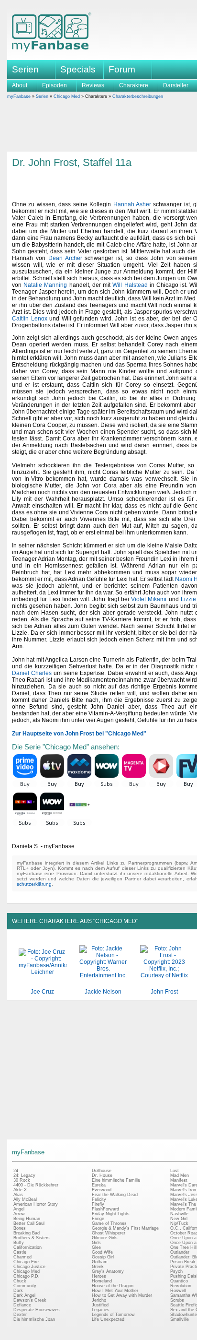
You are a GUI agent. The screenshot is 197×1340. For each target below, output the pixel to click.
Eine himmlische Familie (116, 1180)
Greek (98, 1266)
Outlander (179, 1252)
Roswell (178, 1290)
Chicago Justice (29, 1266)
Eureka (99, 1185)
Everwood (101, 1189)
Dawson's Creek (29, 1300)
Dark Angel (24, 1295)
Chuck (19, 1281)
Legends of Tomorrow (113, 1314)
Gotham (100, 1261)
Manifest (178, 1180)
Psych (176, 1271)
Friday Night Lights (111, 1213)
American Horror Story (35, 1204)
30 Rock (21, 1180)
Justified (100, 1305)
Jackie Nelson (103, 991)
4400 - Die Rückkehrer (35, 1185)
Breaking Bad (26, 1233)
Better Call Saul (28, 1223)
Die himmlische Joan (34, 1319)
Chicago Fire (26, 1261)
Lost (174, 1170)
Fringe (98, 1218)
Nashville (179, 1213)
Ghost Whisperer (108, 1233)
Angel (18, 1209)
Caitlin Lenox (29, 318)
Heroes (99, 1276)
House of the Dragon (112, 1285)
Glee (96, 1247)
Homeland (102, 1281)
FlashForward (105, 1209)
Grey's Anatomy (108, 1271)
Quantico (179, 1281)
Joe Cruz (42, 991)
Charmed (22, 1257)
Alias (18, 1194)
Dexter (20, 1314)
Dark (18, 1290)
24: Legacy (24, 1175)
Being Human (26, 1218)
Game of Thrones (109, 1223)
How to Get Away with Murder (122, 1295)
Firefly (98, 1204)
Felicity (99, 1199)
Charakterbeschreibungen (137, 96)
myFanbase (19, 96)
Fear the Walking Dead (115, 1194)
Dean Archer (65, 258)
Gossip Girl (103, 1257)
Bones (19, 1228)
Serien (42, 96)
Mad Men (179, 1175)
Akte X (20, 1189)
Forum (122, 69)
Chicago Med (67, 96)
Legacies (100, 1309)
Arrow (19, 1213)
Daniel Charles (32, 673)
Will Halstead (129, 285)
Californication (27, 1247)
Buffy (18, 1242)
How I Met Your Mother (115, 1290)
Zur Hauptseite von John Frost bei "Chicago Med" (79, 733)
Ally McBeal (25, 1199)
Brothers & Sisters (31, 1237)
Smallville (179, 1319)
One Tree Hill (183, 1247)
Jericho (99, 1300)
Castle (19, 1252)
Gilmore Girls (105, 1237)
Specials (78, 69)
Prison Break (183, 1261)
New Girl (178, 1218)
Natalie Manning (45, 285)
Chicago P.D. (26, 1276)
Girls (96, 1242)
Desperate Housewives (36, 1309)
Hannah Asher (132, 204)
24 (15, 1170)
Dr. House (102, 1175)
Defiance (22, 1305)
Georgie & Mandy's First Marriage (125, 1228)
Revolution (180, 1285)
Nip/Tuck (179, 1223)
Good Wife (102, 1252)
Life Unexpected (108, 1319)
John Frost (164, 991)
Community (24, 1285)
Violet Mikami (148, 599)
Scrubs (177, 1300)
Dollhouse (101, 1170)
